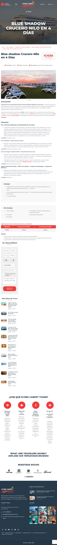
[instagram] (12, 529)
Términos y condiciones (7, 534)
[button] (28, 11)
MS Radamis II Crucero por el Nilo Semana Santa (12, 346)
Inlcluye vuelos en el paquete (10, 274)
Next (53, 84)
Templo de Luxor (27, 161)
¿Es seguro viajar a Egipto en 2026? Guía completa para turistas (45, 497)
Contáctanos (18, 532)
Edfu (54, 114)
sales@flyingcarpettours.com (10, 514)
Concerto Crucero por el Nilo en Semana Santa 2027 (13, 374)
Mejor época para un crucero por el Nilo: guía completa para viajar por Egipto (45, 491)
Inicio (3, 532)
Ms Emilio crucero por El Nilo (13, 313)
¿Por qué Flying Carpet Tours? (28, 397)
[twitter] (6, 529)
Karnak (32, 114)
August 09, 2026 (39, 499)
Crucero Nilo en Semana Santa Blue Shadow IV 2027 (12, 364)
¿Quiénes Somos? (27, 532)
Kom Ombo (15, 115)
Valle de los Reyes (23, 166)
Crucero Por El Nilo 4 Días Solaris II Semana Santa (13, 329)
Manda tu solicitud (10, 288)
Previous (3, 84)
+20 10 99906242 (7, 512)
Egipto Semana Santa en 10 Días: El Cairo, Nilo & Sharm (12, 305)
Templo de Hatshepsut (37, 166)
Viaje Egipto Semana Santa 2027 (12, 383)
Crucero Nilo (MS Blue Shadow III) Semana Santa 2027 (12, 337)
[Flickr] (15, 529)
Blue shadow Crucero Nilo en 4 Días (13, 356)
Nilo (42, 104)
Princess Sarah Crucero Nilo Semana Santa (12, 321)
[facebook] (2, 529)
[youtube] (9, 529)
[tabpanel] (28, 84)
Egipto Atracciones (9, 532)
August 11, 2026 (39, 493)
